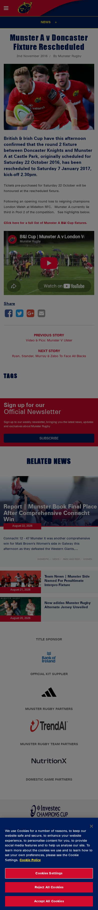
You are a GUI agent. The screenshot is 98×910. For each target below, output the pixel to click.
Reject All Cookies (49, 887)
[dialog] (49, 864)
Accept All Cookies (49, 901)
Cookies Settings (48, 873)
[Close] (91, 826)
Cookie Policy (30, 860)
